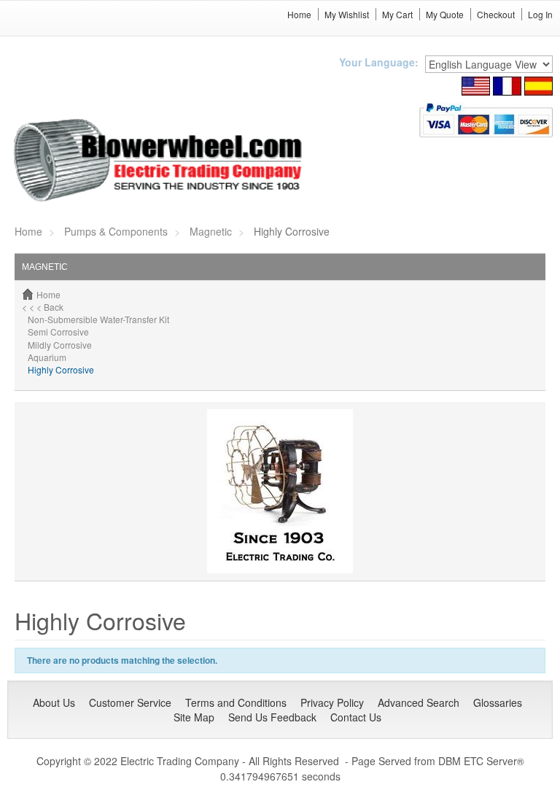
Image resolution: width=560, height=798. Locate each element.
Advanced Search (418, 702)
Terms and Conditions (236, 702)
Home (299, 14)
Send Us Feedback (272, 717)
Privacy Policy (332, 702)
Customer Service (130, 702)
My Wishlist (346, 14)
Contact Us (355, 717)
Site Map (194, 717)
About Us (54, 702)
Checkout (496, 14)
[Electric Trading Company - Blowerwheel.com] (160, 161)
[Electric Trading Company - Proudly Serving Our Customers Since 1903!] (280, 490)
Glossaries (497, 702)
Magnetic (211, 231)
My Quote (445, 14)
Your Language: (379, 62)
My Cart (397, 14)
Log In (540, 14)
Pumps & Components (116, 231)
